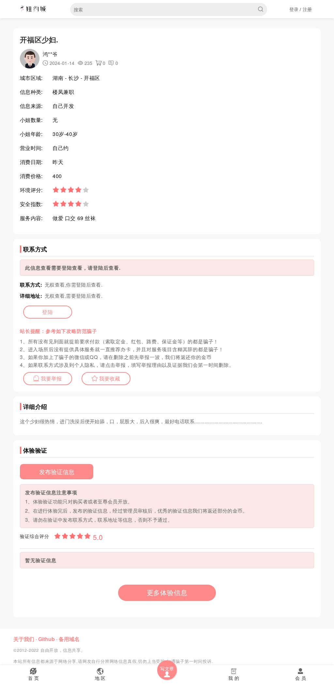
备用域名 (69, 639)
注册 (307, 9)
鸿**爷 (50, 54)
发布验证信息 (56, 471)
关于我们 (23, 639)
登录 (294, 9)
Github (46, 639)
